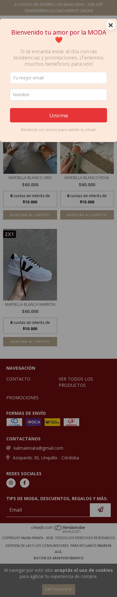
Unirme (58, 115)
